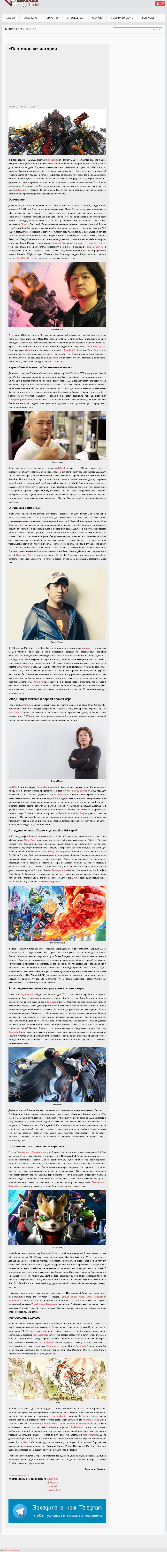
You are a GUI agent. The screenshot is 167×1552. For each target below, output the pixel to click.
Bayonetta (52, 1478)
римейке (93, 243)
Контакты (148, 18)
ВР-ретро (52, 18)
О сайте (97, 18)
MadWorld (53, 1482)
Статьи (11, 18)
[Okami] (57, 1379)
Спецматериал (15, 1475)
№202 (26, 1475)
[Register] (162, 3)
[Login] (157, 3)
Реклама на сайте (122, 18)
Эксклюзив (31, 18)
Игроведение (75, 18)
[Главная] (21, 6)
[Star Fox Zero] (57, 1217)
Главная (31, 29)
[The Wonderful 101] (57, 913)
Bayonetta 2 (54, 1490)
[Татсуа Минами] (57, 751)
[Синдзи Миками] (57, 603)
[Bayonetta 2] (57, 1075)
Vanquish (52, 1486)
